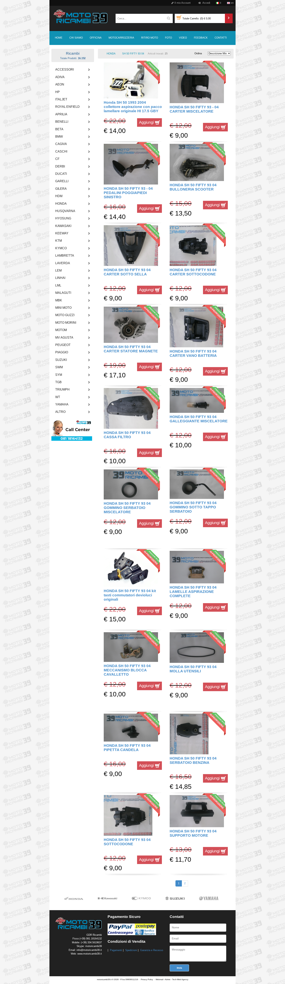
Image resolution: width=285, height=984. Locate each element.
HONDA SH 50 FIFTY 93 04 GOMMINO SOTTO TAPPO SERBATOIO (193, 507)
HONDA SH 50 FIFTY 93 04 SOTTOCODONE (127, 842)
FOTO (168, 37)
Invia (179, 968)
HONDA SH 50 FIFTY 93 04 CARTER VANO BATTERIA (193, 353)
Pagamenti (116, 950)
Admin (167, 979)
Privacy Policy (147, 979)
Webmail (159, 979)
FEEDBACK (201, 37)
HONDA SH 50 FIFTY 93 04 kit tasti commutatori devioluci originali (130, 595)
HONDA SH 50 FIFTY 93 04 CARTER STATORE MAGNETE (131, 349)
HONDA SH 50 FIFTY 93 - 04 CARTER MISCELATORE (194, 109)
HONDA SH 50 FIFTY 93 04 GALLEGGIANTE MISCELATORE (199, 419)
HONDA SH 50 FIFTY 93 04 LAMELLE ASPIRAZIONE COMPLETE (193, 591)
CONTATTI (221, 37)
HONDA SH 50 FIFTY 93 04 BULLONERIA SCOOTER (193, 187)
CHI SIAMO (76, 37)
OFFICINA (96, 37)
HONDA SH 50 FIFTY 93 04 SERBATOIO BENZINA (193, 760)
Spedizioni (131, 950)
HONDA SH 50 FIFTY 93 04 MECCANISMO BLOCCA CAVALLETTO (127, 670)
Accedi (206, 2)
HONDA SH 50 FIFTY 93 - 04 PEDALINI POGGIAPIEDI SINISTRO (128, 192)
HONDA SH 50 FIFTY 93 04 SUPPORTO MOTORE (193, 833)
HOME (58, 37)
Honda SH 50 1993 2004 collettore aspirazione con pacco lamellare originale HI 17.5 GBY (133, 106)
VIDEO (183, 37)
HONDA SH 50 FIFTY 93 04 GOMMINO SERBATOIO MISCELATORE (127, 507)
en (232, 2)
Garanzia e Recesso (151, 950)
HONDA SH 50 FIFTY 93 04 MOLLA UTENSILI (193, 669)
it (220, 2)
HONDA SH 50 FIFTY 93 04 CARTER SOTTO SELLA (127, 272)
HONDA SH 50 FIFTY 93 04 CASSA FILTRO (127, 435)
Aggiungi (147, 122)
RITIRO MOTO (149, 37)
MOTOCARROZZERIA (121, 37)
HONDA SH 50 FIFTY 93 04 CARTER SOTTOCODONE (193, 272)
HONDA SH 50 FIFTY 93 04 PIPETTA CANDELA (127, 747)
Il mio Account (182, 2)
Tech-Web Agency (180, 979)
